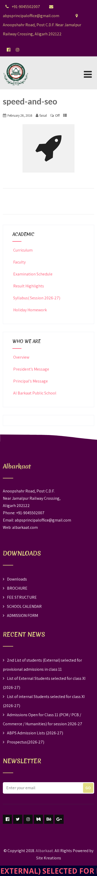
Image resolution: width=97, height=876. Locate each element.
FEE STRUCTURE (22, 597)
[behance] (48, 819)
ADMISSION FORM (22, 615)
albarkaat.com (25, 527)
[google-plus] (59, 819)
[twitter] (17, 819)
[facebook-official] (8, 50)
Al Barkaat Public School (34, 393)
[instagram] (28, 819)
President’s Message (31, 369)
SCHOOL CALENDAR (24, 606)
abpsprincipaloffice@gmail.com (43, 520)
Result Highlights (28, 286)
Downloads (17, 579)
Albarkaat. (45, 850)
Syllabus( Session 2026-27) (36, 298)
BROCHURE (17, 588)
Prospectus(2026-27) (25, 742)
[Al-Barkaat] (16, 59)
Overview (21, 357)
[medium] (38, 819)
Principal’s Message (30, 381)
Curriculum (23, 250)
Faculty (19, 262)
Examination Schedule (33, 274)
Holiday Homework (30, 310)
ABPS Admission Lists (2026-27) (35, 733)
